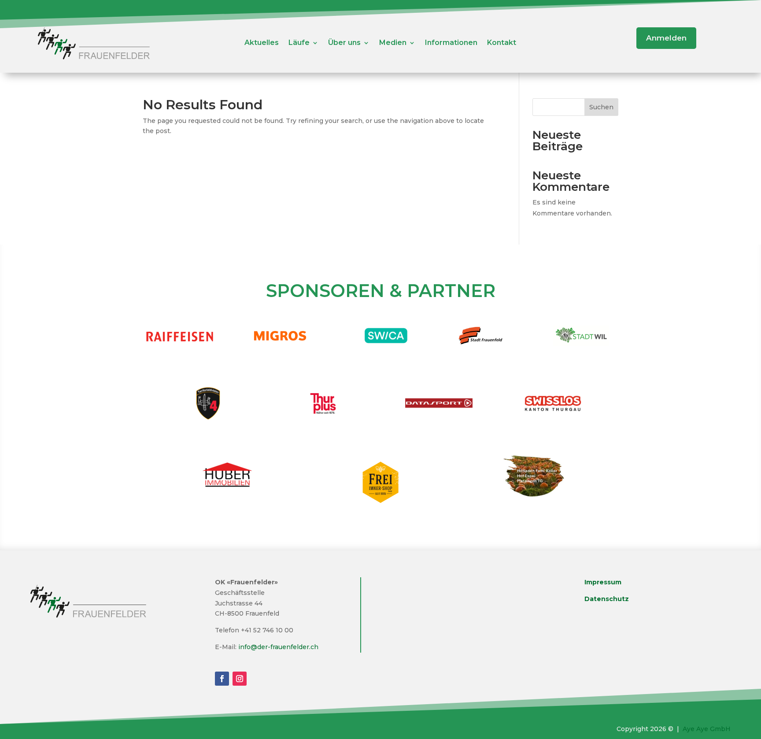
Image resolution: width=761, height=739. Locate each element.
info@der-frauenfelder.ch (278, 647)
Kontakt (501, 43)
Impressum (602, 582)
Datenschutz (606, 599)
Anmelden (666, 37)
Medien (392, 43)
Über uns (344, 43)
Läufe (299, 43)
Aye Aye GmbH (707, 729)
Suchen (601, 107)
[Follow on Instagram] (240, 679)
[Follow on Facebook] (222, 679)
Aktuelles (261, 43)
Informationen (451, 43)
